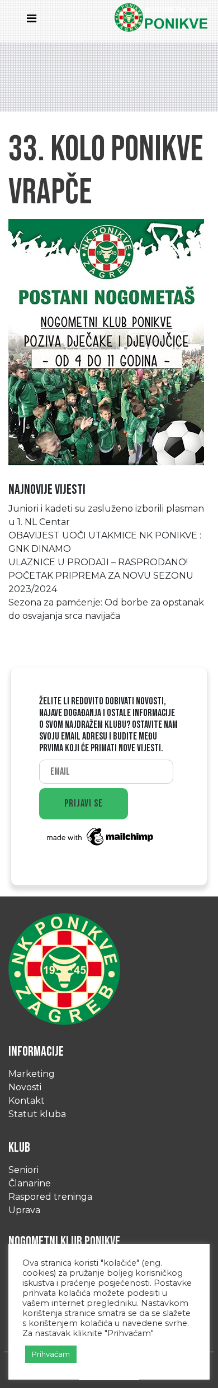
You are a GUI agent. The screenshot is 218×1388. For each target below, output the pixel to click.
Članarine (29, 1183)
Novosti (24, 1087)
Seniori (23, 1170)
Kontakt (26, 1100)
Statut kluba (37, 1114)
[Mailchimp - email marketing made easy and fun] (100, 836)
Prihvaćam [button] (51, 1353)
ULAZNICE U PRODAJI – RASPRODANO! (98, 562)
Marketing (31, 1074)
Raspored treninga (50, 1196)
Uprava (24, 1210)
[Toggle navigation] (34, 21)
